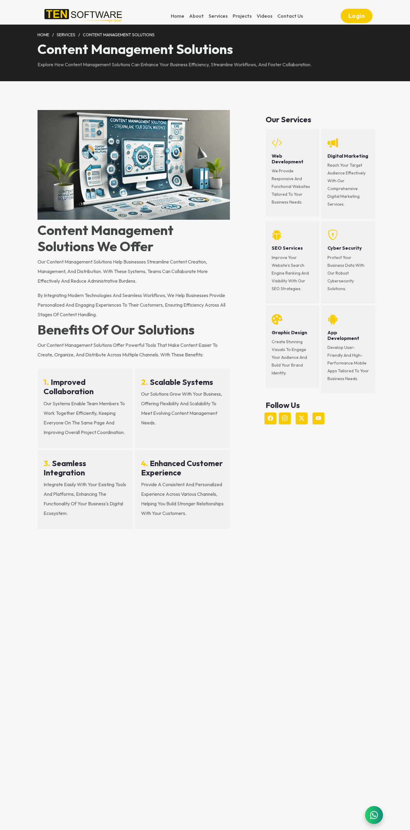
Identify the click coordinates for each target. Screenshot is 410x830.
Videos (265, 16)
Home (177, 16)
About (196, 16)
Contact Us (290, 16)
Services (218, 16)
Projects (242, 16)
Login (356, 15)
